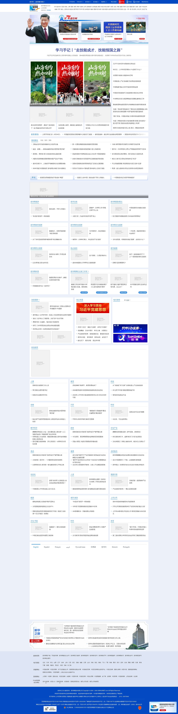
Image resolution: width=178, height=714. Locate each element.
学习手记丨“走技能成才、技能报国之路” (89, 50)
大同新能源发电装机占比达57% (43, 527)
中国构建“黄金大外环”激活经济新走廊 (125, 87)
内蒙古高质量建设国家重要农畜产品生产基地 (47, 158)
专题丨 (115, 109)
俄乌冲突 (88, 351)
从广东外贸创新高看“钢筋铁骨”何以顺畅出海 (47, 239)
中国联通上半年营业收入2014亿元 (44, 510)
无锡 (65, 686)
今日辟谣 (76, 458)
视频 (130, 6)
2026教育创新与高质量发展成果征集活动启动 (88, 401)
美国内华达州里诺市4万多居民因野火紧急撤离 (140, 134)
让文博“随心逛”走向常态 (40, 262)
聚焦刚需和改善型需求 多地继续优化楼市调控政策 (129, 104)
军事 (124, 6)
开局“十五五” (82, 338)
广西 (107, 683)
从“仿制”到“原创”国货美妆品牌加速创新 (85, 556)
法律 (140, 6)
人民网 (45, 697)
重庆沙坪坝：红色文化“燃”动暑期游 (42, 196)
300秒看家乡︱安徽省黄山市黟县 (83, 532)
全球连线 (94, 6)
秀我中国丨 (36, 332)
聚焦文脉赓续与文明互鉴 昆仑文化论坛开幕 (60, 665)
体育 (112, 6)
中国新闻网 (121, 697)
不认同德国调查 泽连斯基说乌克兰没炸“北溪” (126, 163)
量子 (108, 6)
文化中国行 (89, 341)
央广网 (104, 697)
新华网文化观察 (116, 225)
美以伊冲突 (96, 351)
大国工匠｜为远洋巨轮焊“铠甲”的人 (84, 216)
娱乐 (115, 9)
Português (126, 568)
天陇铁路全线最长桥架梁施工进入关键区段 (86, 149)
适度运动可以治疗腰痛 (136, 433)
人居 (72, 495)
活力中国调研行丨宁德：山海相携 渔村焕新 (127, 481)
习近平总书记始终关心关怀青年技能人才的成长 (62, 55)
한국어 (103, 568)
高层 (62, 6)
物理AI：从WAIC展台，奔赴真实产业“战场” (87, 239)
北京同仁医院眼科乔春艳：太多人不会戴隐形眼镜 (89, 486)
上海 (66, 683)
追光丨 (35, 329)
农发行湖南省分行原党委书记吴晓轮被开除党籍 (88, 158)
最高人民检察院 (94, 702)
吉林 (62, 683)
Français (58, 568)
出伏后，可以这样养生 (120, 440)
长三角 (69, 686)
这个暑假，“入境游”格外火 (98, 255)
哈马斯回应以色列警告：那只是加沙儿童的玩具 (127, 154)
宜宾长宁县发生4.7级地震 (80, 168)
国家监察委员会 (75, 702)
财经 (75, 6)
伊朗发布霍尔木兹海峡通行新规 (128, 121)
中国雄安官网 (86, 690)
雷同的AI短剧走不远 (119, 405)
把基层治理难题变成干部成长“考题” (51, 177)
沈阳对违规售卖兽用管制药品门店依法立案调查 (88, 163)
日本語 (93, 568)
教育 (99, 6)
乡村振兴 (87, 9)
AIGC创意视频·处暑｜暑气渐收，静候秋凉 (126, 453)
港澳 (81, 6)
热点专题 (79, 310)
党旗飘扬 (81, 341)
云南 (125, 683)
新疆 (47, 686)
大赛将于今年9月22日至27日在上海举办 (118, 55)
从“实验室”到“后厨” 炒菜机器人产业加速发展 (128, 396)
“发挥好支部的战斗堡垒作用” (68, 34)
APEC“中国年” (102, 338)
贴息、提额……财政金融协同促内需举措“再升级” (49, 149)
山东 (88, 683)
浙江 (73, 683)
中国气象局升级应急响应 (135, 111)
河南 (92, 683)
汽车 (59, 9)
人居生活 (66, 9)
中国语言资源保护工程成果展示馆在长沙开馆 (128, 93)
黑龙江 (57, 686)
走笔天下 (105, 348)
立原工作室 (84, 292)
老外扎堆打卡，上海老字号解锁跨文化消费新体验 (49, 163)
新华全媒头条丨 (55, 317)
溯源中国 (96, 9)
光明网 (109, 697)
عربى (68, 568)
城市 (100, 9)
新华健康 (114, 248)
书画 (118, 6)
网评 (78, 6)
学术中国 (81, 9)
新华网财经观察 (36, 225)
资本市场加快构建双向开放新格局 (124, 523)
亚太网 (134, 9)
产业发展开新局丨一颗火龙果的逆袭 (124, 510)
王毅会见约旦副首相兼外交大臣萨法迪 (45, 144)
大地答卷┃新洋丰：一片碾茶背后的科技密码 (47, 481)
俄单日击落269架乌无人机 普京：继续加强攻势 (128, 128)
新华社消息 (81, 348)
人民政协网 (129, 697)
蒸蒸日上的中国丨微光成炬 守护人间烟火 (90, 177)
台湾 (84, 6)
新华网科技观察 (76, 225)
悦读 (121, 9)
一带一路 (128, 9)
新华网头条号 (129, 676)
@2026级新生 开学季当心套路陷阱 (84, 262)
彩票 (112, 9)
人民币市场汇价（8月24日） (51, 134)
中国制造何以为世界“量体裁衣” (124, 177)
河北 (51, 683)
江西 (84, 683)
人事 (69, 6)
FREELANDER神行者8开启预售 (83, 440)
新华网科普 (35, 271)
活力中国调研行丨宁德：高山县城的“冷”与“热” (51, 104)
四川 (118, 683)
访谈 (127, 6)
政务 (137, 6)
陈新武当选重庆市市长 (40, 405)
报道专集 (141, 18)
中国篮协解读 (101, 154)
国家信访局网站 (47, 693)
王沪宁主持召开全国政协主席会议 (124, 63)
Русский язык (80, 568)
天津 (47, 683)
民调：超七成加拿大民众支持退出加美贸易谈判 (127, 168)
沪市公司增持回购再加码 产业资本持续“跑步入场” (129, 527)
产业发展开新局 (83, 344)
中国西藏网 (97, 697)
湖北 (96, 683)
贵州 (122, 683)
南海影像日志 (94, 344)
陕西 (133, 683)
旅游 (103, 9)
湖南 (99, 683)
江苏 (70, 683)
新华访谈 (74, 201)
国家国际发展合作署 (75, 690)
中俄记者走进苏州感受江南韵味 (43, 556)
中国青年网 (75, 697)
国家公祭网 (117, 690)
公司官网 (43, 8)
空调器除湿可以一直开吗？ (41, 286)
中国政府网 (46, 690)
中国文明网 (53, 690)
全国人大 (52, 702)
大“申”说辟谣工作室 (102, 292)
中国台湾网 (90, 697)
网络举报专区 (145, 1)
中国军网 (114, 697)
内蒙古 (52, 686)
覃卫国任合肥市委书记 (40, 401)
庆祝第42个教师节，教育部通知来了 (85, 396)
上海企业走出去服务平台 (67, 693)
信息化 (71, 9)
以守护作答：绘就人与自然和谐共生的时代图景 (55, 325)
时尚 (118, 9)
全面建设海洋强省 (87, 34)
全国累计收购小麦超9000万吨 (123, 75)
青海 (140, 683)
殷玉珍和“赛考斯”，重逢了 (39, 125)
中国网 (50, 697)
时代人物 (97, 341)
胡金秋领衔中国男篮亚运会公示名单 (84, 154)
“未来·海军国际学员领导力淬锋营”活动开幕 (126, 144)
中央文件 (144, 6)
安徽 (77, 683)
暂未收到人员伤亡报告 (97, 168)
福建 (81, 683)
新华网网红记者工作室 (79, 271)
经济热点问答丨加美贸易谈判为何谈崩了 (46, 339)
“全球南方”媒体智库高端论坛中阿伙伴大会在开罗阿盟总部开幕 (117, 651)
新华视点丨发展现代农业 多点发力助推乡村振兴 (128, 486)
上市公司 (138, 9)
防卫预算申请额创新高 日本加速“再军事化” (127, 216)
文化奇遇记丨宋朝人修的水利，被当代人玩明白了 (129, 462)
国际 (72, 6)
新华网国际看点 (116, 201)
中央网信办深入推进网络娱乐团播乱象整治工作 (128, 98)
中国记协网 (109, 690)
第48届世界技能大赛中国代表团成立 (91, 55)
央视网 (68, 697)
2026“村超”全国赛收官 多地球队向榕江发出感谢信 (49, 168)
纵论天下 (81, 351)
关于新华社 (72, 1)
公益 (124, 9)
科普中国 (124, 690)
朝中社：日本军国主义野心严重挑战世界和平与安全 (129, 149)
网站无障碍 (114, 1)
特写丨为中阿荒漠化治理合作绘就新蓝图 (46, 336)
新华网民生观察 (36, 248)
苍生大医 (129, 34)
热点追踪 (74, 248)
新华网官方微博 (75, 676)
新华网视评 (35, 201)
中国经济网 (82, 697)
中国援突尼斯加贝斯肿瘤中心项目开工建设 (78, 134)
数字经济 (76, 9)
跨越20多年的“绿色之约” (44, 128)
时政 (66, 6)
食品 (62, 9)
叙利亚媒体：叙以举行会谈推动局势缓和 (108, 134)
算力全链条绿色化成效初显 (52, 154)
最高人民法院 (84, 702)
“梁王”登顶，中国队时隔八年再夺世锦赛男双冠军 (129, 116)
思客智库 (89, 6)
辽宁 (58, 683)
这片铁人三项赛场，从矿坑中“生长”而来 (50, 329)
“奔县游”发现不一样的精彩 (41, 216)
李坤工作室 (123, 292)
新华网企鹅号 (46, 679)
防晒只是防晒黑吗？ (119, 262)
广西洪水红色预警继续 (136, 109)
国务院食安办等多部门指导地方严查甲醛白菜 (87, 453)
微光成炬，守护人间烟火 (57, 209)
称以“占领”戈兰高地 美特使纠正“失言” (124, 158)
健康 (121, 6)
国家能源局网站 (132, 690)
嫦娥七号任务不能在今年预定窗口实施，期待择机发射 (79, 287)
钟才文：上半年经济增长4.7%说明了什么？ (127, 69)
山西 (55, 683)
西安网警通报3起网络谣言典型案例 (91, 458)
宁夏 (44, 686)
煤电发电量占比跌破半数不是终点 (44, 523)
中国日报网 (62, 697)
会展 (109, 9)
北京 (44, 683)
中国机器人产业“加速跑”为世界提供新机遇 (127, 81)
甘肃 (136, 683)
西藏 (129, 683)
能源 (106, 9)
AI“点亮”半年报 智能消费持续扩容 (124, 401)
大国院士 (104, 341)
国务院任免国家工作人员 (41, 396)
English (35, 568)
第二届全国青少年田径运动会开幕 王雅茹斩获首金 (129, 556)
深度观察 (34, 310)
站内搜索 (137, 1)
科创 (105, 6)
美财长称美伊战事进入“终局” (130, 123)
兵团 (61, 686)
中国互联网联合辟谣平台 (98, 690)
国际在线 (55, 697)
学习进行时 (57, 6)
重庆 (114, 683)
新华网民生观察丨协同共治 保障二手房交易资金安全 (97, 503)
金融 (56, 9)
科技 (102, 6)
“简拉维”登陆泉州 (123, 109)
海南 (110, 683)
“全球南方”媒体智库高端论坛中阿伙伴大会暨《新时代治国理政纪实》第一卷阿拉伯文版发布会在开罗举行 (74, 650)
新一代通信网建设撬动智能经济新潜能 (85, 144)
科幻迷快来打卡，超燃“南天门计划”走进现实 (127, 458)
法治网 (135, 697)
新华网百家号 (138, 676)
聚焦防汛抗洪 (104, 344)
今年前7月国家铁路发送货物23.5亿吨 (85, 527)
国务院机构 (60, 702)
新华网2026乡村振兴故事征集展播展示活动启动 (128, 476)
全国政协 (66, 702)
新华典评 (90, 348)
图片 (133, 6)
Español (46, 568)
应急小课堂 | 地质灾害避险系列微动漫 (85, 462)
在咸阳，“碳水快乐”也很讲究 (49, 332)
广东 (103, 683)
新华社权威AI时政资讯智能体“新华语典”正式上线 (104, 659)
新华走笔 (97, 348)
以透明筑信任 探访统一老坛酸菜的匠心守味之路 (48, 486)
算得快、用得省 (38, 154)
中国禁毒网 (56, 693)
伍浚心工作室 (142, 292)
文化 (115, 6)
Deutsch (114, 568)
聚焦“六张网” (92, 338)
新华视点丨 (36, 325)
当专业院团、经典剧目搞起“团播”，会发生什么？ (129, 239)
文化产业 (144, 9)
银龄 (91, 9)
